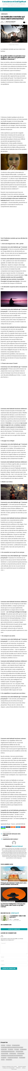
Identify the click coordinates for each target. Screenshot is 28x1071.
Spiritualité (4, 880)
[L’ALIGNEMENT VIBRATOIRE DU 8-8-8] (5, 918)
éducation (9, 1059)
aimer (3, 1045)
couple (17, 1049)
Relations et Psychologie (7, 901)
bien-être (4, 1049)
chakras (11, 1049)
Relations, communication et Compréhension (12, 1055)
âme (3, 1059)
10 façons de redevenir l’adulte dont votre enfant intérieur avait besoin (13, 883)
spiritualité (22, 1057)
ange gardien (16, 1045)
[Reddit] (13, 827)
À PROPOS (18, 1067)
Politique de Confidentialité (8, 1067)
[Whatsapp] (3, 828)
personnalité (5, 1053)
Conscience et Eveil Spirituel (14, 1)
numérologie (20, 1051)
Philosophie (13, 1053)
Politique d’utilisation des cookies (9, 1066)
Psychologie (21, 1053)
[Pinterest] (23, 827)
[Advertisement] (14, 101)
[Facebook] (3, 827)
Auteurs (23, 1067)
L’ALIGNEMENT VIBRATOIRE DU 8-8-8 (18, 916)
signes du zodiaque (13, 1057)
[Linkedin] (18, 827)
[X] (8, 827)
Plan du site (14, 1069)
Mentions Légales (22, 1066)
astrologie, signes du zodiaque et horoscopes (12, 1047)
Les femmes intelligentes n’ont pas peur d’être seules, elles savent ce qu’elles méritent (13, 905)
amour (9, 1045)
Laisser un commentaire (14, 929)
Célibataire (23, 1049)
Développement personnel (8, 1051)
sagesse (4, 1057)
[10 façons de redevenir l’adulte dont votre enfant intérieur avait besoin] (14, 873)
